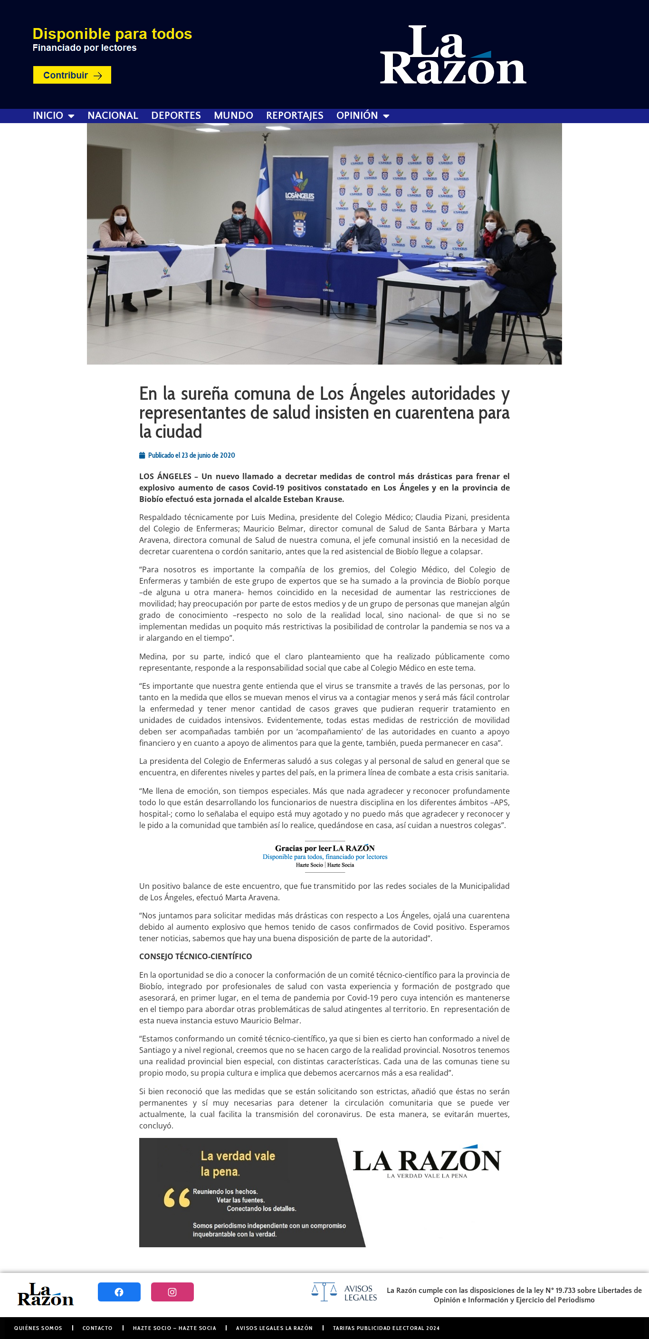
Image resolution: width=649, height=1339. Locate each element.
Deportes (176, 116)
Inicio (48, 116)
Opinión (357, 116)
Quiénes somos (38, 1327)
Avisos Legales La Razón (274, 1327)
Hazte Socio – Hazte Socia (175, 1327)
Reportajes (295, 116)
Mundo (233, 116)
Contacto (98, 1327)
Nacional (112, 116)
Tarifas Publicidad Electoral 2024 (386, 1327)
